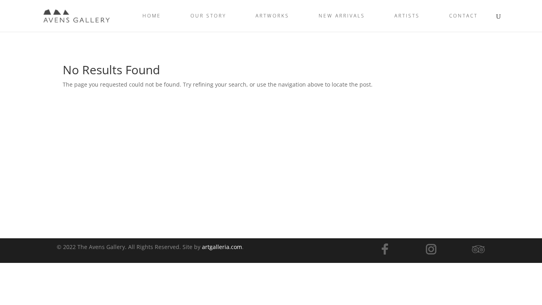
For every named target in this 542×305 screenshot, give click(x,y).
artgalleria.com (222, 247)
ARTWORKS (272, 16)
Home (151, 16)
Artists (407, 16)
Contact (463, 16)
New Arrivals (342, 16)
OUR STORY (208, 16)
